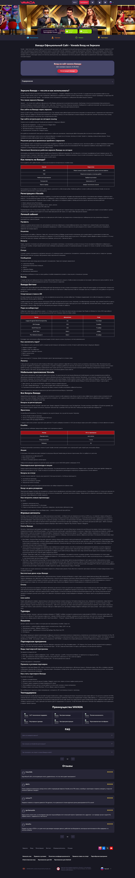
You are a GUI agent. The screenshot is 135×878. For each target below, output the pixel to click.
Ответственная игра (28, 860)
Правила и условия (40, 856)
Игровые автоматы (59, 848)
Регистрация (40, 848)
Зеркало (25, 848)
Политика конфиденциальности (59, 856)
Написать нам (26, 856)
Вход (31, 848)
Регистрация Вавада (67, 71)
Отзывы (70, 848)
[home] (28, 2)
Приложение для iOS (45, 860)
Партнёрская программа (99, 856)
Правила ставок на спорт (80, 856)
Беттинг (48, 848)
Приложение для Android (62, 860)
